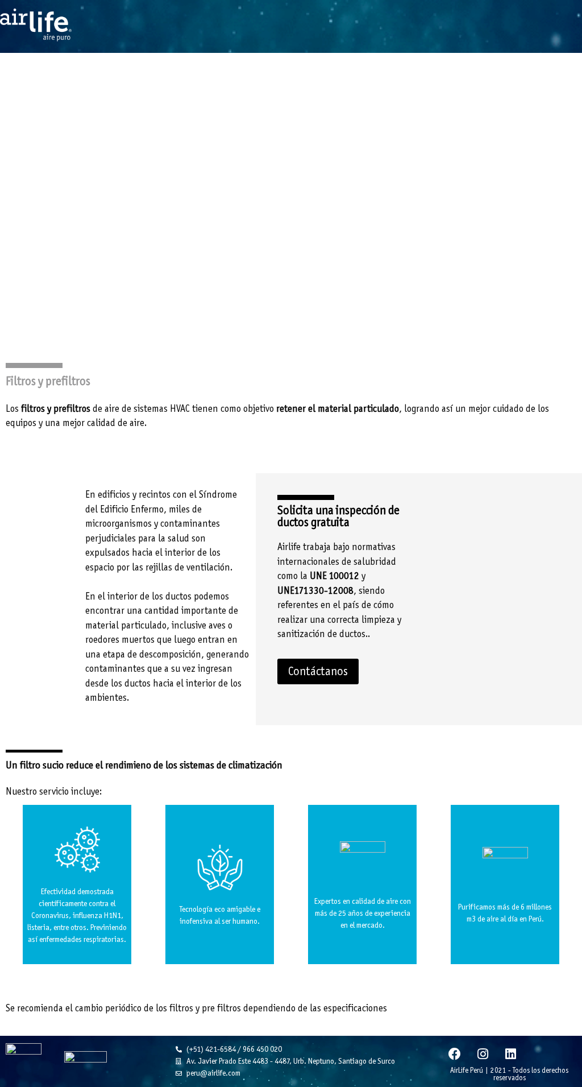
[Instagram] (482, 1054)
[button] (318, 671)
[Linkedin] (510, 1054)
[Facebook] (454, 1054)
